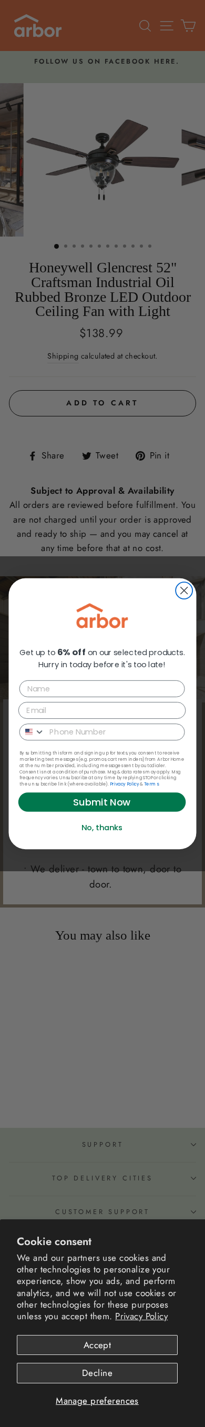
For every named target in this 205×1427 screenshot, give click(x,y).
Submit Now (102, 802)
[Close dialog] (184, 590)
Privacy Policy (141, 1316)
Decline (97, 1373)
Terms (151, 784)
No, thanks (102, 827)
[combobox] (32, 731)
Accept (97, 1345)
